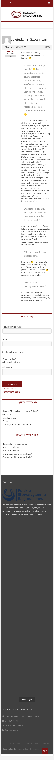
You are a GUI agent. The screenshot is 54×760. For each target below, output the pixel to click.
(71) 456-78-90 (11, 721)
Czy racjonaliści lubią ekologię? (17, 454)
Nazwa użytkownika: (12, 326)
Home (9, 743)
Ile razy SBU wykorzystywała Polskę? (20, 411)
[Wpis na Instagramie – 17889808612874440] (27, 564)
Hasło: (5, 339)
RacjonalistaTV (11, 730)
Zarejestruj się (9, 388)
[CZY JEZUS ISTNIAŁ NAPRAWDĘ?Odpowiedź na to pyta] (27, 593)
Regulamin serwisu (31, 743)
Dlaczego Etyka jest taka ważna (17, 424)
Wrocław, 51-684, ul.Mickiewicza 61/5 (21, 716)
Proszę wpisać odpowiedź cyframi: (11, 361)
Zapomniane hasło (11, 391)
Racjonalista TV (9, 749)
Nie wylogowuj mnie (14, 352)
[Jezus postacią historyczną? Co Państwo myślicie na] (27, 681)
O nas (18, 743)
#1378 (47, 47)
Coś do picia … (9, 418)
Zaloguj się (12, 384)
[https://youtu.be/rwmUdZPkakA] (27, 535)
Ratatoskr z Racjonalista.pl (15, 444)
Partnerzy (45, 743)
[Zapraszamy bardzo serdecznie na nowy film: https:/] (27, 652)
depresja (6, 414)
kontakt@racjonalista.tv (13, 725)
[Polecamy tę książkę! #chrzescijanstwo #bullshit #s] (27, 622)
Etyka (5, 421)
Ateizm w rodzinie (10, 447)
